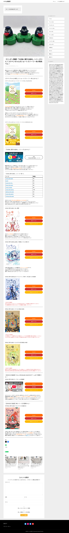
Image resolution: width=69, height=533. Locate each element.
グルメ (50, 31)
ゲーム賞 (51, 86)
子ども (50, 44)
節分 (53, 97)
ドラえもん (57, 89)
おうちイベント (57, 74)
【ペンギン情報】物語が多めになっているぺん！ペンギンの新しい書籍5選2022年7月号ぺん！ (36, 464)
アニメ (50, 21)
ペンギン (50, 41)
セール (61, 93)
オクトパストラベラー (58, 85)
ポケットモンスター (58, 81)
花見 (50, 92)
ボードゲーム (60, 84)
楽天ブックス (33, 93)
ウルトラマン (58, 95)
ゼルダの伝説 (52, 82)
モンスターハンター (53, 80)
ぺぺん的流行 (7, 1)
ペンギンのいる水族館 (55, 65)
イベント (50, 28)
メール (25, 497)
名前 (6, 497)
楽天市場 (34, 387)
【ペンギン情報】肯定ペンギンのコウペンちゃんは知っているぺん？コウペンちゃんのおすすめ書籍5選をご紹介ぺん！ (23, 465)
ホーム (54, 1)
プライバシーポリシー (7, 526)
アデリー (60, 86)
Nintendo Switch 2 (57, 98)
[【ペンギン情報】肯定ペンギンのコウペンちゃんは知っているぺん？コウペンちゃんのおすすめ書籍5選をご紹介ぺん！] (24, 460)
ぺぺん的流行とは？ (61, 1)
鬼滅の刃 (58, 68)
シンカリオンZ (56, 93)
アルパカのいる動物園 (56, 71)
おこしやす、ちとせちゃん (57, 78)
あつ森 (57, 82)
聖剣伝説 (59, 99)
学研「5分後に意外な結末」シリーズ (34, 157)
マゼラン (52, 95)
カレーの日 (54, 99)
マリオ (54, 68)
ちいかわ (56, 86)
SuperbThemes (40, 531)
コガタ (54, 84)
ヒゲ (50, 88)
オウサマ (53, 73)
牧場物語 (59, 88)
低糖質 (51, 94)
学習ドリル (58, 73)
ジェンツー (57, 76)
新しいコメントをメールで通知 (24, 508)
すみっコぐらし (52, 64)
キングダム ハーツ (58, 101)
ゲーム (50, 34)
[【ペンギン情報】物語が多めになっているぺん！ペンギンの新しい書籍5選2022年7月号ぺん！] (36, 460)
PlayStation (57, 77)
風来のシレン (59, 90)
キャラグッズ (57, 69)
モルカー (51, 85)
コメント (7, 482)
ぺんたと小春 (57, 92)
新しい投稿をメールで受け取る (24, 512)
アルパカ (50, 25)
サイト (6, 502)
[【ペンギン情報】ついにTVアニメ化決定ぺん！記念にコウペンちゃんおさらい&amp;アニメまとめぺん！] (11, 460)
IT (49, 18)
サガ (52, 77)
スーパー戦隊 (58, 97)
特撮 (50, 53)
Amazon (33, 90)
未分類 (50, 47)
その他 (50, 37)
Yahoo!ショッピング (34, 96)
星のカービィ (56, 72)
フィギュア (55, 102)
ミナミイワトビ (56, 94)
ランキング (54, 88)
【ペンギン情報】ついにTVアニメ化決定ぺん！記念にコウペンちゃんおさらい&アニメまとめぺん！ (11, 464)
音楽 (50, 57)
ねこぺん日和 (53, 90)
